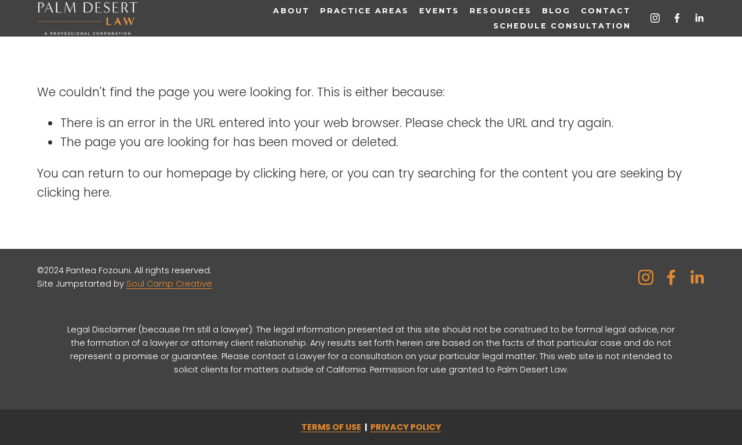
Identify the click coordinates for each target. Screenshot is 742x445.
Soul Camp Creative (169, 284)
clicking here (289, 173)
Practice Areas (364, 10)
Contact (606, 10)
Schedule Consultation (562, 25)
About (291, 10)
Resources (500, 10)
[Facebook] (677, 18)
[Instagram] (655, 18)
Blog (556, 10)
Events (439, 10)
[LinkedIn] (699, 18)
